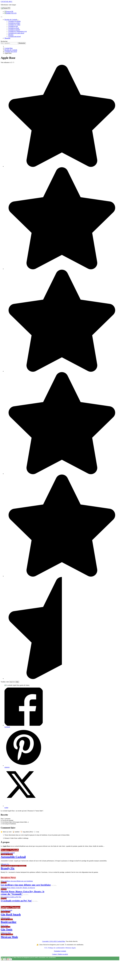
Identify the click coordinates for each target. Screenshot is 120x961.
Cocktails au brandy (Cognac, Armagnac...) (13, 866)
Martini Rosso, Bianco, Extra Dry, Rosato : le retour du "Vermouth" (22, 892)
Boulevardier (8, 921)
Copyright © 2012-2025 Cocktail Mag (53, 941)
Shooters (10, 35)
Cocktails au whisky (14, 23)
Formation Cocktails (60, 951)
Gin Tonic (6, 929)
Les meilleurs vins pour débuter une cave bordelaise (26, 885)
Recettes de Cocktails (10, 19)
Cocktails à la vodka (14, 24)
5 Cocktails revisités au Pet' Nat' (16, 900)
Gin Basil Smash (11, 914)
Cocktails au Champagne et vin (17, 31)
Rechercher (4, 41)
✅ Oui (3, 959)
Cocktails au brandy (14, 29)
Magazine (7, 38)
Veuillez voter (5, 682)
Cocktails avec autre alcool (16, 33)
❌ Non (9, 959)
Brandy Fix (7, 868)
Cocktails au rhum (13, 28)
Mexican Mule (9, 936)
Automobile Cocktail (13, 856)
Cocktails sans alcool (14, 36)
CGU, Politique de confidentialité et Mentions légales (60, 948)
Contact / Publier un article (60, 954)
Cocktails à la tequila (14, 21)
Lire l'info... (54, 885)
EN (15, 13)
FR (9, 8)
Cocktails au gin (13, 26)
